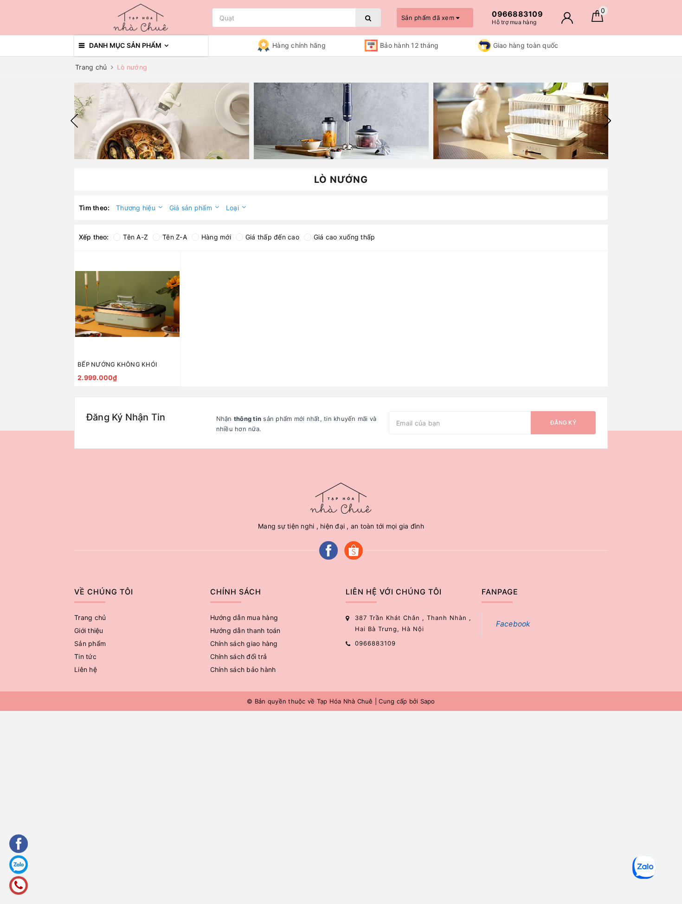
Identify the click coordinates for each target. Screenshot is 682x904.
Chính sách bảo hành (243, 669)
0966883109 (375, 643)
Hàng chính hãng (299, 45)
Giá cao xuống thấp (344, 237)
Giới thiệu (88, 630)
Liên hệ (85, 669)
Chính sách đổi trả (238, 656)
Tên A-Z (135, 237)
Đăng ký (563, 422)
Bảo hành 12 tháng (409, 45)
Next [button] (608, 121)
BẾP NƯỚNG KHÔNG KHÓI (117, 364)
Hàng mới (216, 237)
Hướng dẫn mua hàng (244, 617)
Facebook (513, 624)
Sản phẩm (90, 643)
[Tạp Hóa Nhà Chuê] (141, 18)
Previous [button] (74, 121)
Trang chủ (90, 617)
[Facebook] (328, 550)
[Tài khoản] (567, 18)
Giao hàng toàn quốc (526, 45)
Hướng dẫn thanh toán (245, 630)
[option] (161, 121)
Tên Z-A (174, 237)
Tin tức (85, 656)
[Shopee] (353, 550)
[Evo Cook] (161, 121)
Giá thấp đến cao (272, 237)
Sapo (427, 701)
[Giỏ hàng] (597, 19)
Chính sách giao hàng (244, 643)
